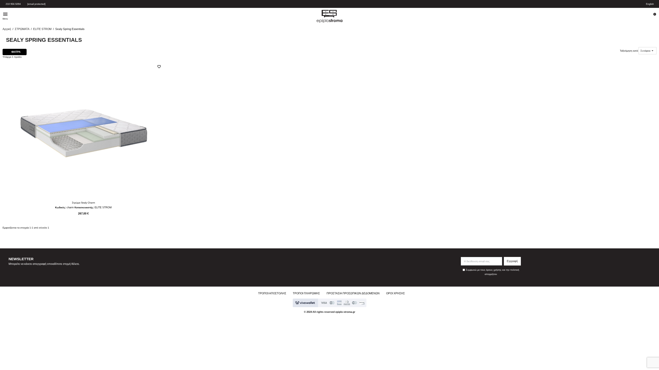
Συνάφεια (647, 51)
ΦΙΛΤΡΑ (16, 51)
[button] (165, 16)
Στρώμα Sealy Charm (83, 202)
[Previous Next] (83, 129)
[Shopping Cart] (653, 16)
